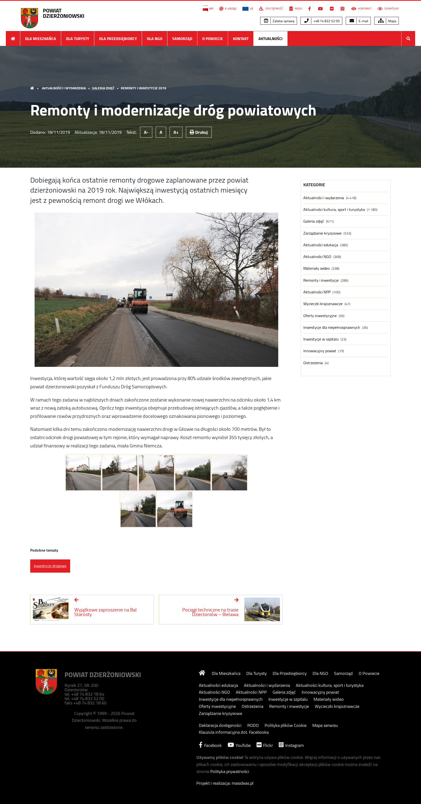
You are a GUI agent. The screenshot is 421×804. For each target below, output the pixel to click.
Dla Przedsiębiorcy (118, 38)
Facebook (212, 745)
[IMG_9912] (156, 472)
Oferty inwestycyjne (320, 316)
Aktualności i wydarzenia (64, 88)
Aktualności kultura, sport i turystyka (334, 209)
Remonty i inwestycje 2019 (143, 88)
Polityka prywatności (229, 771)
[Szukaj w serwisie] (408, 38)
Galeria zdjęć (103, 88)
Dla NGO (154, 38)
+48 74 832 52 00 (326, 21)
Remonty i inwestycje (321, 280)
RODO (298, 8)
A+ (176, 132)
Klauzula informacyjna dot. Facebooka (234, 732)
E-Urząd (231, 8)
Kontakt (241, 38)
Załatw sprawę (283, 21)
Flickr (267, 745)
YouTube (243, 745)
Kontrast (364, 8)
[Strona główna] (13, 38)
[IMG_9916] (174, 509)
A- (146, 132)
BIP (211, 8)
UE (251, 8)
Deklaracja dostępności (220, 725)
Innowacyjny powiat (319, 351)
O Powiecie (212, 38)
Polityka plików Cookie (285, 725)
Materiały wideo (316, 268)
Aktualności (270, 38)
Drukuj (201, 132)
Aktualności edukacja (320, 245)
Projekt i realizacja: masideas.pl (224, 783)
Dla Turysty (77, 38)
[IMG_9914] (138, 509)
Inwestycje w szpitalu (321, 339)
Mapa (391, 21)
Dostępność (274, 8)
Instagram (294, 745)
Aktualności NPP (317, 292)
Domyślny (391, 8)
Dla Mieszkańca (40, 38)
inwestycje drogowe (50, 565)
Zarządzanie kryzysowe (322, 233)
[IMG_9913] (193, 472)
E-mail (363, 21)
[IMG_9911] (120, 472)
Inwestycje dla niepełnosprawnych (331, 327)
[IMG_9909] (83, 472)
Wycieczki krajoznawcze (323, 304)
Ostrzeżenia (313, 363)
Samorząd (182, 38)
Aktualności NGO (317, 257)
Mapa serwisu (325, 725)
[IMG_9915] (229, 472)
